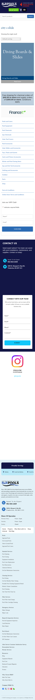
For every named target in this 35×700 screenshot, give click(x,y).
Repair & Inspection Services (10, 618)
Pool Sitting (5, 578)
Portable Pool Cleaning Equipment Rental (13, 583)
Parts (3, 179)
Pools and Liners (7, 121)
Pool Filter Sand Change (8, 599)
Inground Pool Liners (7, 546)
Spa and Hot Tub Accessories (11, 166)
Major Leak (5, 613)
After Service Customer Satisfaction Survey (14, 644)
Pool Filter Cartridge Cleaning (10, 602)
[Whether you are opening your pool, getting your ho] (17, 426)
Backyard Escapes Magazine (9, 664)
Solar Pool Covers (7, 139)
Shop (3, 184)
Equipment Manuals (7, 658)
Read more (17, 81)
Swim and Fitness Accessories (11, 157)
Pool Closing (5, 556)
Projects (10, 529)
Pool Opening (5, 554)
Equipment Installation (8, 559)
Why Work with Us (20, 529)
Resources (5, 653)
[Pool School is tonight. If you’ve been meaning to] (17, 445)
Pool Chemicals (7, 130)
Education (4, 667)
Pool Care (4, 661)
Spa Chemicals (6, 135)
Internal (4, 531)
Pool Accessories (7, 144)
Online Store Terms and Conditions (13, 195)
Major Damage (6, 610)
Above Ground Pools (7, 543)
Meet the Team (6, 677)
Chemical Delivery (7, 567)
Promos (4, 669)
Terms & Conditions (8, 190)
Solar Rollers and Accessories (11, 148)
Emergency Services (8, 607)
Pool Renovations (6, 565)
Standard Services (7, 551)
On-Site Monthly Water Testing (10, 581)
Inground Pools (6, 538)
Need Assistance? (13, 10)
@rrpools (17, 376)
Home (4, 529)
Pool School (5, 631)
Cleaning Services (7, 575)
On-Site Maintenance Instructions (10, 570)
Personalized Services (8, 647)
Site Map (11, 531)
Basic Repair (5, 626)
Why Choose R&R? (7, 674)
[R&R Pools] (9, 4)
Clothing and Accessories (10, 170)
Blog (3, 656)
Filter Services (6, 597)
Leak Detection (6, 623)
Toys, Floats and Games (9, 152)
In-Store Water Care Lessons (9, 636)
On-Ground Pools (6, 541)
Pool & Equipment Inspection (9, 620)
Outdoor (5, 175)
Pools (3, 535)
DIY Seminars (5, 639)
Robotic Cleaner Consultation (9, 586)
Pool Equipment (7, 126)
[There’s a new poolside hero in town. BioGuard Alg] (17, 387)
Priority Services (6, 649)
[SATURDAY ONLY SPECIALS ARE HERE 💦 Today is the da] (17, 406)
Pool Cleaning (5, 589)
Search (30, 16)
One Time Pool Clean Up (8, 591)
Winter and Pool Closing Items (11, 161)
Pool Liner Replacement (8, 562)
